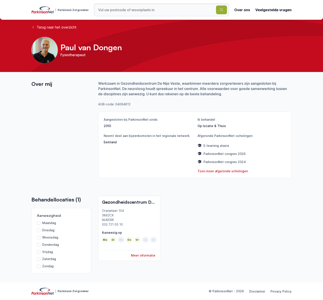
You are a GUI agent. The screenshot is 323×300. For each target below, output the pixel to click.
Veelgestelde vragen (273, 10)
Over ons (242, 10)
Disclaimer (257, 291)
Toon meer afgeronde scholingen (223, 171)
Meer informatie (143, 255)
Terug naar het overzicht (56, 27)
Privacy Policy (281, 291)
